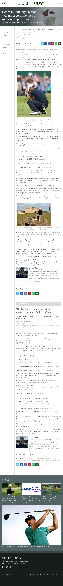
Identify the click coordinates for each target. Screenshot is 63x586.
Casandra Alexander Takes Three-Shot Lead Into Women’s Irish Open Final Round (31, 499)
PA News (23, 38)
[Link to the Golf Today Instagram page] (7, 567)
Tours (4, 41)
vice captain (39, 327)
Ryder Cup (26, 327)
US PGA (5, 50)
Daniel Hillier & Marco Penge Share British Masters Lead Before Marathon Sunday (10, 499)
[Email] (59, 43)
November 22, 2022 (53, 367)
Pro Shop (5, 47)
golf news (32, 325)
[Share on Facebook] (45, 43)
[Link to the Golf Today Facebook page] (3, 567)
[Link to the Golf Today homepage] (3, 3)
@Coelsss (40, 360)
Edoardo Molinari (25, 325)
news (43, 325)
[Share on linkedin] (49, 43)
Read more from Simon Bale (35, 281)
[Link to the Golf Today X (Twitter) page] (10, 567)
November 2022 (26, 460)
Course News (6, 44)
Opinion (5, 35)
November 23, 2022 (48, 167)
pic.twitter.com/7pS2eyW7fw (41, 404)
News (7, 22)
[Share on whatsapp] (56, 43)
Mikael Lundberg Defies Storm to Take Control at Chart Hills (50, 499)
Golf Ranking (6, 32)
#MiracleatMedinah (25, 404)
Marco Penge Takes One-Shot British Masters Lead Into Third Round (25, 546)
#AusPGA (25, 163)
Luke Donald (38, 325)
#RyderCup (36, 401)
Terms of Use (58, 574)
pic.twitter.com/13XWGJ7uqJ (43, 163)
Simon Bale (19, 34)
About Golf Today (34, 574)
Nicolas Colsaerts (49, 325)
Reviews (5, 53)
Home (3, 22)
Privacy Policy (50, 574)
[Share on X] (42, 43)
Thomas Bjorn (32, 327)
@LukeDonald (23, 362)
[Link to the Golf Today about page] (5, 3)
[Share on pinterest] (52, 43)
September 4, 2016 (48, 408)
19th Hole (5, 38)
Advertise (42, 574)
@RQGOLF (31, 156)
